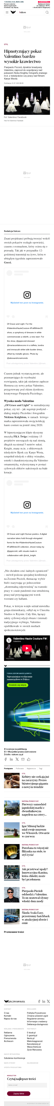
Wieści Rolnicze (34, 1047)
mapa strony (9, 1063)
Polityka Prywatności (36, 1013)
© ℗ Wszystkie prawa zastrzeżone (20, 752)
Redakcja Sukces (12, 231)
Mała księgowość (35, 1041)
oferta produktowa (12, 1067)
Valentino (34, 363)
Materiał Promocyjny (30, 845)
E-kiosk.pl (31, 1033)
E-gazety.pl (32, 1035)
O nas (6, 1013)
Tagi (40, 769)
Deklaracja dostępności (37, 1024)
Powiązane (8, 769)
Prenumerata (10, 1038)
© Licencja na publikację (15, 749)
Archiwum (8, 1041)
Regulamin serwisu (35, 1019)
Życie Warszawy (34, 1050)
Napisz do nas (10, 1019)
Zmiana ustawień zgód (37, 1016)
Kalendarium (32, 1063)
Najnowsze (31, 769)
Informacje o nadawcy (37, 1021)
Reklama (8, 1033)
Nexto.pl (30, 1038)
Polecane (20, 769)
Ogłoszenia (9, 1035)
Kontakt (7, 1016)
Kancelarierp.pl (33, 1044)
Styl (6, 44)
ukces (22, 12)
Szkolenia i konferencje (14, 1058)
